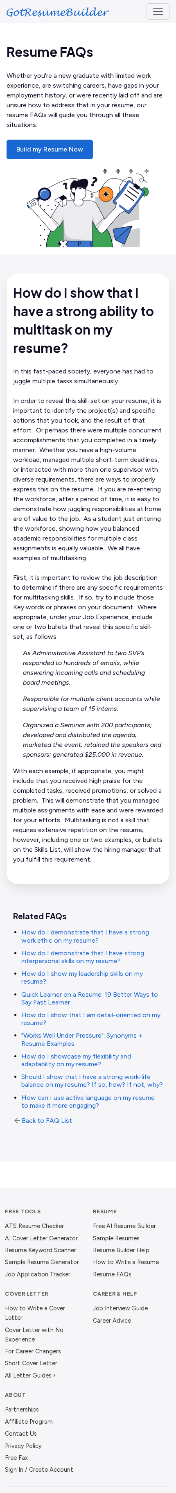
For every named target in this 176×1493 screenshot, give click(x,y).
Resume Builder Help (121, 1250)
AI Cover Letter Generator (41, 1238)
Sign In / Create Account (39, 1469)
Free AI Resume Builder (124, 1226)
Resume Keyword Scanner (40, 1250)
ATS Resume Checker (34, 1226)
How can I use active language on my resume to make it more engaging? (88, 1101)
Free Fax (16, 1457)
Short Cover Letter (31, 1363)
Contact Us (21, 1433)
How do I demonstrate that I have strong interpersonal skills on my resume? (82, 957)
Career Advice (112, 1320)
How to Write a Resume (126, 1262)
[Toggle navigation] (158, 11)
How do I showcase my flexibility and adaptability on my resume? (76, 1060)
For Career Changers (33, 1351)
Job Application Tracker (37, 1274)
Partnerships (22, 1409)
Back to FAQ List (47, 1120)
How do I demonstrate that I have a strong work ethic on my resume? (85, 936)
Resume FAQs (112, 1274)
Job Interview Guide (120, 1308)
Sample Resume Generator (42, 1262)
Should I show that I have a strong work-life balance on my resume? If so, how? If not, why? (92, 1080)
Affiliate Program (29, 1421)
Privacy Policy (23, 1446)
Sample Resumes (116, 1238)
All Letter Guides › (30, 1375)
